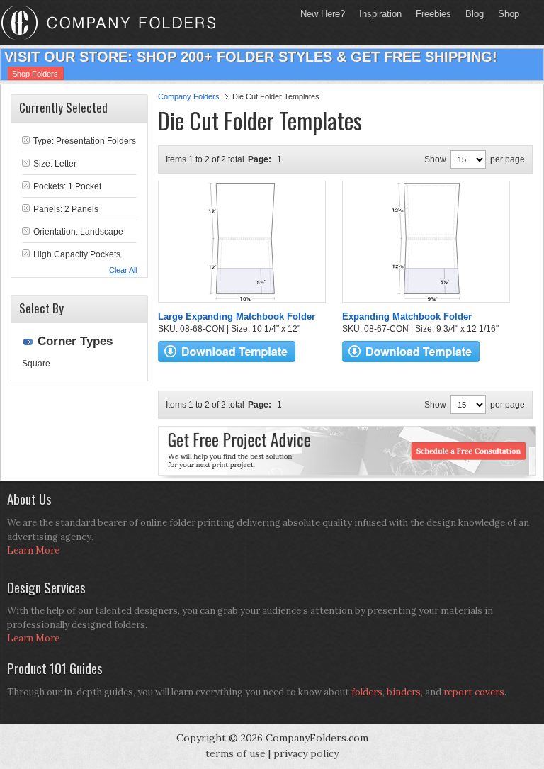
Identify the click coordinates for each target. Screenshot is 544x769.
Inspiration (380, 14)
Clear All (123, 270)
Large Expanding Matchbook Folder (236, 316)
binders (404, 692)
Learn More (33, 550)
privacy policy (306, 753)
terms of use (235, 753)
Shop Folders (35, 73)
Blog (474, 14)
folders (366, 692)
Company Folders (189, 96)
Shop (505, 14)
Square (36, 364)
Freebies (430, 14)
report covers (473, 692)
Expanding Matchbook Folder (407, 316)
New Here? (322, 14)
